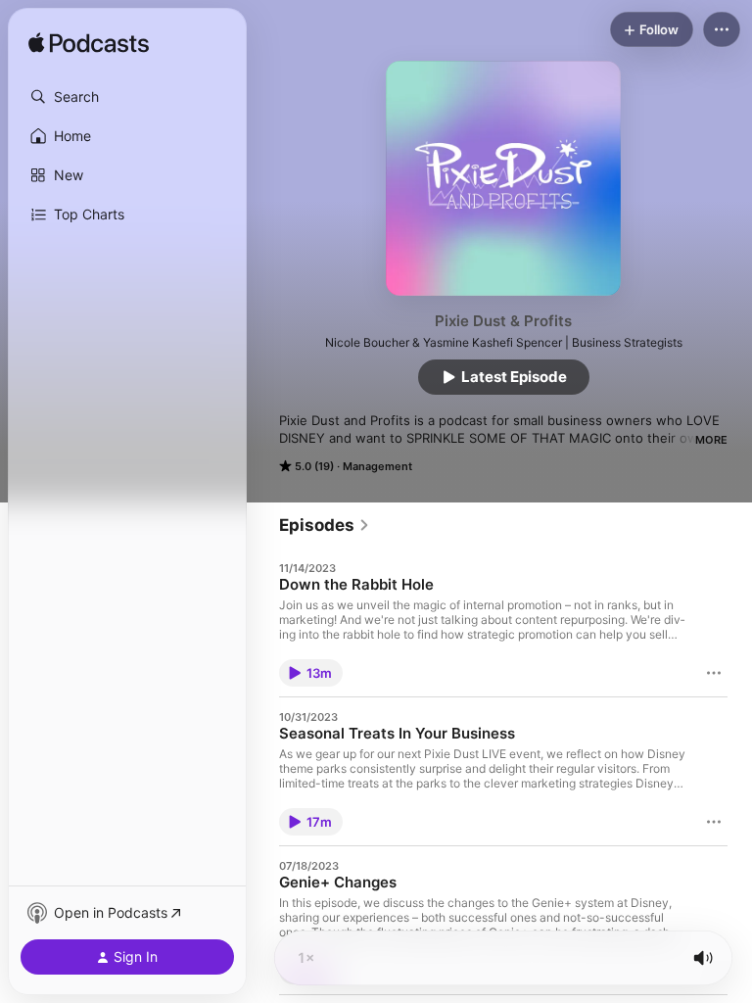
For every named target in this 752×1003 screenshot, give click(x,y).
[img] (88, 44)
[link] (324, 525)
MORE (711, 440)
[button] (127, 97)
